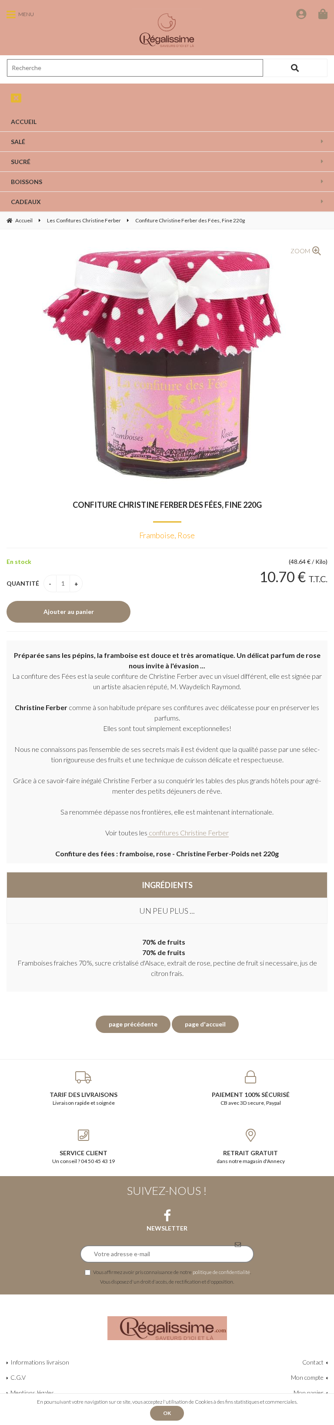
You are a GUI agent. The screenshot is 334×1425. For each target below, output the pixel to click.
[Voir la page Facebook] (167, 1215)
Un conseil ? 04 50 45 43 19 (83, 1156)
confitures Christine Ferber (188, 832)
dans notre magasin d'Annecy (251, 1156)
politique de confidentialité (221, 1272)
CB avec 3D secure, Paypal (251, 1098)
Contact (313, 1362)
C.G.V (18, 1377)
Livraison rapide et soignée (83, 1098)
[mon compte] (301, 14)
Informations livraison (39, 1362)
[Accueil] (167, 30)
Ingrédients (167, 885)
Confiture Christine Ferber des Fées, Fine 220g (167, 505)
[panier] (322, 14)
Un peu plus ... (167, 910)
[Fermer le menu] (16, 97)
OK (167, 1413)
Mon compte (307, 1377)
